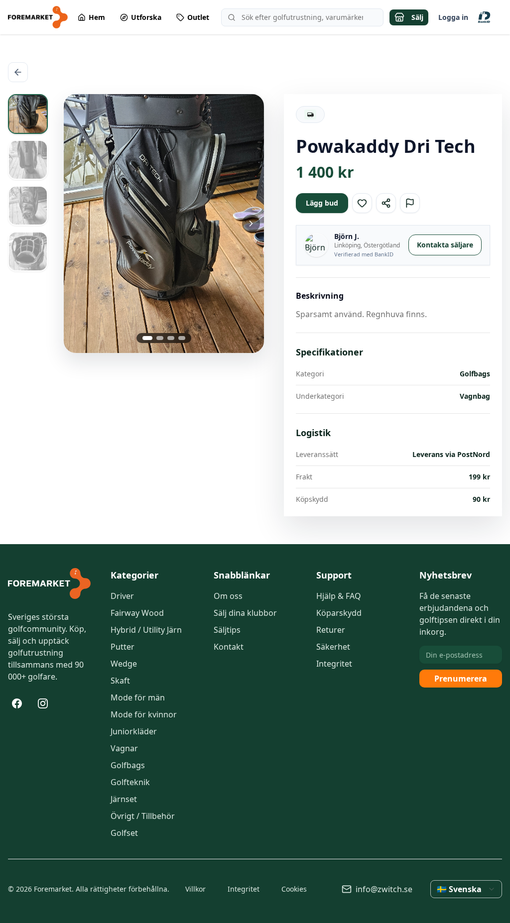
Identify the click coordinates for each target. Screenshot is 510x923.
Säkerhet (333, 646)
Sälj (417, 17)
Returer (330, 629)
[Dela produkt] (386, 203)
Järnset (124, 799)
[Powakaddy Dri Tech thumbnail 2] (28, 160)
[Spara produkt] (362, 203)
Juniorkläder (134, 731)
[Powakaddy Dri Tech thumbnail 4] (28, 251)
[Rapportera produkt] (410, 203)
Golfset (124, 832)
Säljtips (227, 629)
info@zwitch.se (384, 889)
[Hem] (49, 583)
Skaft (120, 680)
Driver (122, 595)
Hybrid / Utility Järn (146, 629)
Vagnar (124, 748)
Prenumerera (460, 678)
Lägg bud (322, 203)
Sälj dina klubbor (245, 612)
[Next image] (230, 223)
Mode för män (138, 697)
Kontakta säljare (445, 244)
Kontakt (229, 646)
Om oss (228, 595)
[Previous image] (97, 223)
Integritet (334, 663)
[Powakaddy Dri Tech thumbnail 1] (28, 114)
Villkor (195, 889)
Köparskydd (339, 612)
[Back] (18, 72)
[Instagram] (43, 703)
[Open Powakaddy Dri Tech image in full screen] (164, 223)
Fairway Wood (137, 612)
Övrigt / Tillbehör (143, 815)
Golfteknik (130, 782)
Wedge (124, 663)
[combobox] (466, 889)
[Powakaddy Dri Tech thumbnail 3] (28, 206)
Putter (122, 646)
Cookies (294, 889)
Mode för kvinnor (144, 714)
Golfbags (128, 765)
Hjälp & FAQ (338, 595)
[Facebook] (17, 703)
